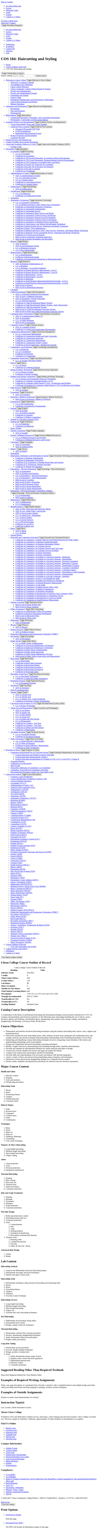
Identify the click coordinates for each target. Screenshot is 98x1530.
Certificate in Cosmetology (25, 356)
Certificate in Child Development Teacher (31, 307)
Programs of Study (13, 750)
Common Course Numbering (22, 777)
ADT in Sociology (22, 688)
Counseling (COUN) (18, 824)
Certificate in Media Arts (24, 526)
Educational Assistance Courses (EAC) (25, 839)
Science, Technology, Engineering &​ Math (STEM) (30, 925)
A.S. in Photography (23, 721)
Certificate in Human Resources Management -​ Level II (36, 272)
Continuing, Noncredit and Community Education (29, 770)
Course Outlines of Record (16, 67)
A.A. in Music (20, 533)
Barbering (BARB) (18, 800)
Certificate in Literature (24, 415)
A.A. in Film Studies (23, 715)
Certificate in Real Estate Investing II (29, 670)
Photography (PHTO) (19, 906)
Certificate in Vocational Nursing (27, 737)
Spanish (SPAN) (17, 929)
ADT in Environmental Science (27, 246)
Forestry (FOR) (16, 854)
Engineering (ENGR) (19, 841)
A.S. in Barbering (22, 349)
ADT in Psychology (23, 639)
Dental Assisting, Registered (21, 370)
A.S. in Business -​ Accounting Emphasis (30, 268)
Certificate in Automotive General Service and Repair (35, 215)
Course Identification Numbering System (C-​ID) (29, 779)
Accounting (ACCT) (18, 783)
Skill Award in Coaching (24, 480)
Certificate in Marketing (24, 279)
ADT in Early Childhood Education (28, 296)
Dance (13, 363)
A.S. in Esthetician (22, 424)
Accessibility (10, 1475)
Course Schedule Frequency (21, 781)
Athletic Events (11, 1448)
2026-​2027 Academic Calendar (22, 82)
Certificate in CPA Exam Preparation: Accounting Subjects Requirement (42, 158)
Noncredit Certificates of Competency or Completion (30, 768)
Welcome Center (12, 10)
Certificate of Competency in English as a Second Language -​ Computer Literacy (45, 570)
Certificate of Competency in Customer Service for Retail (36, 551)
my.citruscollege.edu (13, 6)
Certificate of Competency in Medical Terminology (34, 589)
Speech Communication (20, 690)
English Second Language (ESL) (23, 846)
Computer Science (17, 325)
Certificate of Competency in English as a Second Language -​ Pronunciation (44, 574)
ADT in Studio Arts (22, 713)
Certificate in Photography (25, 730)
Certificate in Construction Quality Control (31, 343)
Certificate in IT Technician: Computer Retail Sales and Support (39, 462)
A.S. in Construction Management (28, 334)
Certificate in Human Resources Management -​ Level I (36, 270)
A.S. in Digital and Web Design (27, 719)
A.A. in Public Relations (24, 320)
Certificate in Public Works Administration (31, 650)
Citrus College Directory (20, 87)
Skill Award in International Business (29, 287)
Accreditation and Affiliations (22, 85)
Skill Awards (15, 766)
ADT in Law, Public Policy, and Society (30, 511)
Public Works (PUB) (18, 916)
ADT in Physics (21, 627)
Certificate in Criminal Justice (26, 184)
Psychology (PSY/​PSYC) (20, 914)
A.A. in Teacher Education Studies (28, 361)
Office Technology (18, 609)
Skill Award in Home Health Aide (28, 605)
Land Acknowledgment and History (24, 102)
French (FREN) (16, 856)
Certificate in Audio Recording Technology (31, 678)
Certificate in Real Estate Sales (26, 672)
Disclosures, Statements (15, 1488)
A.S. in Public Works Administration (29, 643)
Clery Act (9, 1485)
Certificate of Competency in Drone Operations (33, 553)
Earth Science (16, 388)
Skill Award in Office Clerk (25, 618)
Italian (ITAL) (16, 873)
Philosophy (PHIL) (18, 904)
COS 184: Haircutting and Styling (23, 947)
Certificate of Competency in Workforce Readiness (34, 591)
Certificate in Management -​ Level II (29, 277)
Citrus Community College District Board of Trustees (31, 89)
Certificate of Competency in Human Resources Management (38, 583)
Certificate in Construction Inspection (29, 338)
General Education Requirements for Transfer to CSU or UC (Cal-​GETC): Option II (47, 759)
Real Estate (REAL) (18, 919)
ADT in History (21, 451)
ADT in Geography (22, 444)
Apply (8, 12)
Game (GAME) (16, 858)
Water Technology (17, 739)
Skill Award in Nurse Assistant (26, 607)
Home (8, 65)
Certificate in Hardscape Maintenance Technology (34, 648)
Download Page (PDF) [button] (14, 1523)
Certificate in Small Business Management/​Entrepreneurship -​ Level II (41, 283)
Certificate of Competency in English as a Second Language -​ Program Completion (46, 561)
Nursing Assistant (17, 602)
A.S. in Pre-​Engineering (24, 404)
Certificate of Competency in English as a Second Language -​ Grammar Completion (47, 568)
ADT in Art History (22, 710)
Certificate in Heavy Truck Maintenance (30, 228)
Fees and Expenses (18, 111)
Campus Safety (11, 1450)
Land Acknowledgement (15, 1459)
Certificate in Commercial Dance (27, 367)
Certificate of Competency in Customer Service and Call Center (39, 548)
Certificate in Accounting (24, 156)
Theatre (13, 692)
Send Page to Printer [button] (13, 1515)
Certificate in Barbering (24, 354)
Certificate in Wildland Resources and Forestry (32, 440)
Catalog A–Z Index (13, 17)
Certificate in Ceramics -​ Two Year (28, 725)
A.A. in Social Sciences (24, 520)
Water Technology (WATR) (21, 942)
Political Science (17, 630)
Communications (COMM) (21, 815)
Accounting (15, 151)
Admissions (10, 44)
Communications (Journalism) (22, 314)
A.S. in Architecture (22, 194)
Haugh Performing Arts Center (17, 1457)
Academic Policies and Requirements (20, 122)
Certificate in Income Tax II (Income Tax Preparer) (34, 167)
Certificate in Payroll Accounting (27, 169)
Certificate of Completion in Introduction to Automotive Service (39, 596)
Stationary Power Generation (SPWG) (25, 934)
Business (14, 261)
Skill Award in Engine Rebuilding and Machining (34, 239)
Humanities (15, 453)
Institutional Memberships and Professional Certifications (32, 100)
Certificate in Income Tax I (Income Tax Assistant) (34, 165)
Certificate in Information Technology (29, 460)
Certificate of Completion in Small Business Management (37, 600)
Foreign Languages (18, 431)
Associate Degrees (17, 761)
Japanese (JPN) (16, 876)
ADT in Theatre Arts (23, 695)
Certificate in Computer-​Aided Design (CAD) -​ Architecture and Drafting (43, 383)
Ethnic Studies (16, 428)
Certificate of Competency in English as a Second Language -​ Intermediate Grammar (47, 566)
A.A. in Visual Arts (22, 717)
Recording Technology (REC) (22, 921)
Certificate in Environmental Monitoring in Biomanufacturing (38, 259)
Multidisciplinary (17, 507)
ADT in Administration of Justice (27, 176)
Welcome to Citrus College (16, 80)
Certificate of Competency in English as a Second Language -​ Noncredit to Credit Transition (50, 572)
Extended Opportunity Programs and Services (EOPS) (31, 852)
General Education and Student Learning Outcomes (34, 755)
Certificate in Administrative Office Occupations (33, 611)
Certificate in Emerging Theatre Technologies (32, 701)
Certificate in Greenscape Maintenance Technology (34, 646)
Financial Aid (16, 113)
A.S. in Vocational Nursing (25, 734)
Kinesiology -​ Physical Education (23, 469)
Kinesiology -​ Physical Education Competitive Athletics (31, 491)
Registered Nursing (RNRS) (21, 923)
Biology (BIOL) (17, 802)
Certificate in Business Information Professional (33, 614)
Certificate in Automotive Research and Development (35, 218)
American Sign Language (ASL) (23, 787)
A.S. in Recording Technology (26, 676)
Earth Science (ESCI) (19, 835)
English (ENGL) (17, 843)
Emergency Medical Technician (22, 397)
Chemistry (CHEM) (18, 809)
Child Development (18, 292)
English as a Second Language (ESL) (25, 419)
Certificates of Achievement (21, 763)
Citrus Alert (10, 1453)
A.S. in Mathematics (23, 504)
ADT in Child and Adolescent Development (32, 294)
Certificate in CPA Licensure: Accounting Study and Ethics (37, 162)
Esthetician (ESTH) (18, 848)
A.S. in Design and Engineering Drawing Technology (35, 379)
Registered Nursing (18, 681)
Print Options (12, 957)
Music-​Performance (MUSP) (21, 893)
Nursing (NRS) (16, 899)
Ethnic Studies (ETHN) (19, 850)
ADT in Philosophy (22, 623)
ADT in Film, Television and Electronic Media (33, 509)
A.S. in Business (21, 266)
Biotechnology (16, 252)
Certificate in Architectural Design (28, 196)
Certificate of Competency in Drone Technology (33, 555)
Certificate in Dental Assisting (26, 374)
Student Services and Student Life (18, 140)
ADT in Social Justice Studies (26, 513)
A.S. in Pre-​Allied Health (24, 250)
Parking (9, 1463)
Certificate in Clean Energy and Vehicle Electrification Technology (40, 224)
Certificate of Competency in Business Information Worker (37, 544)
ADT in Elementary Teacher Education (30, 299)
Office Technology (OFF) (20, 901)
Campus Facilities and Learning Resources (22, 142)
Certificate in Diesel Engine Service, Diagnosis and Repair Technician (41, 226)
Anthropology (16, 187)
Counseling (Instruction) (20, 358)
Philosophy (15, 620)
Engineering (15, 402)
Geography (15, 442)
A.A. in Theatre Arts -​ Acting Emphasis (30, 699)
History (13, 449)
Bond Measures (12, 1483)
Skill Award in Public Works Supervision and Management (37, 656)
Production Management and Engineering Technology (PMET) (34, 634)
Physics (13, 625)
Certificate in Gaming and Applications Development (35, 329)
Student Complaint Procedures (17, 1492)
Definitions (10, 951)
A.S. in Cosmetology (23, 352)
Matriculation (11, 115)
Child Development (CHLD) (21, 811)
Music (13, 528)
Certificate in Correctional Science (28, 182)
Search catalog (6, 76)
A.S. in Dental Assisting (24, 372)
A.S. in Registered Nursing (25, 683)
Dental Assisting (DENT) (20, 830)
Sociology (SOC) (17, 927)
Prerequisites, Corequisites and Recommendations (29, 120)
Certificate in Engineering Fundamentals (30, 406)
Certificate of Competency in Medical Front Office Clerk (36, 587)
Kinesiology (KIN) (18, 878)
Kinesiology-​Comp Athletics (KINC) (24, 880)
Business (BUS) (17, 807)
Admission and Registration (16, 106)
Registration (15, 109)
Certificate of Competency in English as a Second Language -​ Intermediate (43, 559)
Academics (10, 47)
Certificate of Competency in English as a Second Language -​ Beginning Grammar (46, 563)
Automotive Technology (20, 200)
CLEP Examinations (23, 131)
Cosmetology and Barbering (21, 347)
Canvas (8, 8)
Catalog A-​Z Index (13, 953)
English (13, 408)
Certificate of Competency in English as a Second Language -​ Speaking (42, 576)
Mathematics (15, 500)
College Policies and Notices (16, 949)
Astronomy (15, 198)
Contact (9, 15)
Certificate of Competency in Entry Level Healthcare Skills (37, 578)
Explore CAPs (16, 147)
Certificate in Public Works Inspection (29, 652)
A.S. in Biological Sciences (25, 248)
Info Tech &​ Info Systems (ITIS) (23, 871)
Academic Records (18, 138)
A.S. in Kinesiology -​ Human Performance (31, 476)
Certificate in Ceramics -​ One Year (28, 723)
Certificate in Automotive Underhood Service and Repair (36, 222)
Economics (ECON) (18, 837)
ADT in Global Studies (24, 447)
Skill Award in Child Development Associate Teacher (35, 309)
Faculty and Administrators (21, 91)
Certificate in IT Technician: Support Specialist (33, 465)
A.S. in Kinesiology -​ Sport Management (30, 478)
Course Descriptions (13, 774)
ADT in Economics (22, 395)
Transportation (11, 1465)
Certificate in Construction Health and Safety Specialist (36, 336)
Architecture (15, 191)
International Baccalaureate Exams (28, 133)
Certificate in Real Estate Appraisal (28, 663)
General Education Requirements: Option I (31, 757)
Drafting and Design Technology (23, 376)
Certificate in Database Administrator (29, 458)
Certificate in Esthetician (24, 426)
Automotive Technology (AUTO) (23, 798)
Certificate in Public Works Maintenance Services (34, 654)
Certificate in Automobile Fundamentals (30, 209)
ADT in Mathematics (23, 502)
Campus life (10, 49)
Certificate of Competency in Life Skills (30, 585)
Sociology (14, 685)
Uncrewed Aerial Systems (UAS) (23, 703)
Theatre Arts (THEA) (19, 936)
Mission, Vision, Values (15, 1490)
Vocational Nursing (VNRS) (21, 940)
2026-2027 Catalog (8, 23)
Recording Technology (19, 674)
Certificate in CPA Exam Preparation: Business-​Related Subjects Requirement (44, 160)
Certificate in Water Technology (27, 748)
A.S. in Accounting (22, 154)
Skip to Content (7, 2)
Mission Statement (17, 104)
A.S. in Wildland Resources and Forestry (30, 438)
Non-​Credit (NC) (17, 897)
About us (9, 51)
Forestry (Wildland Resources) (22, 435)
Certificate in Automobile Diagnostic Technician (33, 207)
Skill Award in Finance (24, 285)
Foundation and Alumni (19, 95)
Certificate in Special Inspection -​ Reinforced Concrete (35, 345)
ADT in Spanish (21, 433)
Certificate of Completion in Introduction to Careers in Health (38, 598)
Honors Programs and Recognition (24, 136)
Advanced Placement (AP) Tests (27, 129)
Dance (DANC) (17, 828)
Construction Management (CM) (23, 820)
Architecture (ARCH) (19, 792)
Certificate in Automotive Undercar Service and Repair (36, 220)
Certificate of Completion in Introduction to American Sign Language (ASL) (44, 594)
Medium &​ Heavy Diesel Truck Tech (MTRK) (28, 886)
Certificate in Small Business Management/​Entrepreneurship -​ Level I (41, 281)
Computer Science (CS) (19, 818)
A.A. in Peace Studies (23, 518)
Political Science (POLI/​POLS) (22, 910)
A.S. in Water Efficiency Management (29, 741)
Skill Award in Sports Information (28, 486)
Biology (14, 241)
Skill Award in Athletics (24, 498)
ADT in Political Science (24, 632)
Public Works (16, 641)
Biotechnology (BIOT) (19, 805)
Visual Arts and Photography (21, 708)
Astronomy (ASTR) (18, 796)
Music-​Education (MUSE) (20, 891)
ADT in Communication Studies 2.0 (29, 316)
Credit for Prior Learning (20, 127)
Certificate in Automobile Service (27, 211)
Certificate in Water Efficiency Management (31, 746)
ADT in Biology (21, 244)
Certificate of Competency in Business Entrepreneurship (36, 542)
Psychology (15, 636)
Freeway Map (16, 98)
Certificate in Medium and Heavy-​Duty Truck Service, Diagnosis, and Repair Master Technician (51, 230)
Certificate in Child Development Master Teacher (33, 303)
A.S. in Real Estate (22, 661)
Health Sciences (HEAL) (20, 865)
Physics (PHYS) (17, 908)
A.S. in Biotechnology (23, 255)
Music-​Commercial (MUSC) (21, 889)
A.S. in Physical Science (24, 522)
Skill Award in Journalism (25, 323)
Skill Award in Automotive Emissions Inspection (33, 237)
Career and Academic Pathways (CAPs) (21, 144)
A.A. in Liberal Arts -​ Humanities (28, 515)
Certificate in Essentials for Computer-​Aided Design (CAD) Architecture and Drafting (47, 385)
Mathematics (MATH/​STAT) (21, 884)
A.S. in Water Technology (25, 743)
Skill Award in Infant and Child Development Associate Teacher (39, 311)
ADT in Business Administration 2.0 (29, 264)
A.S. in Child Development (25, 301)
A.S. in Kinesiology (22, 495)
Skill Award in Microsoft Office (27, 616)
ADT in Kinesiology (23, 471)
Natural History (16, 535)
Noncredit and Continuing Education (24, 537)
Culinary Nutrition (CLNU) (21, 826)
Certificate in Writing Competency (28, 417)
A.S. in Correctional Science (26, 178)
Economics (15, 392)
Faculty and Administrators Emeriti (24, 93)
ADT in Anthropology (23, 189)
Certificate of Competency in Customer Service (33, 546)
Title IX (9, 1494)
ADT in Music (20, 531)
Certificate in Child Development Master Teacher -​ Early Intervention (41, 305)
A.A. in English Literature (25, 413)
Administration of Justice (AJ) (22, 785)
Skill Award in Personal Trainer (27, 484)
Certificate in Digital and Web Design (29, 728)
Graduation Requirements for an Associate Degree (29, 752)
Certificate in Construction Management (30, 341)
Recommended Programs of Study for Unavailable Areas (32, 772)
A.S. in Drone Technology (25, 706)
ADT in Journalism (22, 318)
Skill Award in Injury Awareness (27, 482)
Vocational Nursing (18, 732)
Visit (7, 53)
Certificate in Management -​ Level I (28, 275)
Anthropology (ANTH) (19, 790)
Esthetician (15, 422)
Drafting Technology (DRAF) (22, 833)
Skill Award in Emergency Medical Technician (33, 399)
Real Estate (15, 659)
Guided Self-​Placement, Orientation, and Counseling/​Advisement (35, 118)
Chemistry (14, 290)
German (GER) (16, 863)
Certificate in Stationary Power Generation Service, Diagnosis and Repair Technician (47, 233)
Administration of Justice (20, 173)
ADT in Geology (21, 390)
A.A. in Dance (20, 365)
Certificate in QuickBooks (25, 171)
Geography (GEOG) (18, 861)
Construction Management (20, 332)
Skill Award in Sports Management (28, 489)
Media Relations (12, 1461)
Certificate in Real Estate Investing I (28, 667)
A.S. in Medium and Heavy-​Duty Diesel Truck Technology (37, 205)
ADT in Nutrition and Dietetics (27, 473)
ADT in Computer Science (25, 327)
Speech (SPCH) (17, 932)
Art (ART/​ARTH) (17, 794)
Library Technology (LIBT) (21, 882)
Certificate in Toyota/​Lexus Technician (30, 235)
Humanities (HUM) (18, 869)
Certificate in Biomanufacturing (27, 257)
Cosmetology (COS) (18, 822)
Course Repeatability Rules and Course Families (29, 124)
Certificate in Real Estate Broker (27, 665)
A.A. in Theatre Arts (23, 697)
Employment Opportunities (16, 1455)
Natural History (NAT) (19, 895)
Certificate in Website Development (28, 467)
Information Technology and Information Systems (29, 456)
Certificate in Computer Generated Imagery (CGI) (34, 381)
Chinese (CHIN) (17, 813)
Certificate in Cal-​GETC (24, 524)
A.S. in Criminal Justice (24, 180)
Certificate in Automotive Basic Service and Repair (34, 213)
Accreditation (11, 1477)
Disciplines (10, 149)
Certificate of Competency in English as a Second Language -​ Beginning (42, 557)
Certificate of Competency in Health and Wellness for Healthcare (39, 581)
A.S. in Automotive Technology (27, 203)
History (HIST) (16, 867)
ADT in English (21, 411)
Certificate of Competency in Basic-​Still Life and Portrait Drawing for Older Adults (46, 540)
